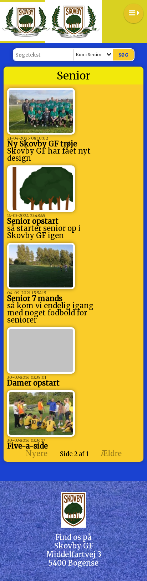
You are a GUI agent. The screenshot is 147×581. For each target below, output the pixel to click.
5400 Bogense (73, 562)
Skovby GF (73, 545)
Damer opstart (33, 382)
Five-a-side (27, 445)
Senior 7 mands (34, 298)
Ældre (112, 453)
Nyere (36, 453)
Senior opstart (33, 221)
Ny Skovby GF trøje (42, 143)
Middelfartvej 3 (73, 554)
